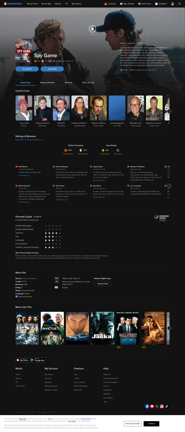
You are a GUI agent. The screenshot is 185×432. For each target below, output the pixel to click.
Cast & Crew (25, 83)
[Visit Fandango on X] (157, 406)
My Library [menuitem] (76, 4)
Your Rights (72, 421)
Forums (106, 386)
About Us (107, 374)
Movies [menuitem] (58, 4)
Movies (18, 378)
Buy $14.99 (52, 69)
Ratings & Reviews (47, 83)
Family (76, 378)
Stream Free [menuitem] (32, 4)
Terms (50, 419)
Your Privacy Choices (132, 424)
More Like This (88, 83)
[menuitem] (144, 4)
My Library (49, 374)
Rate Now (118, 154)
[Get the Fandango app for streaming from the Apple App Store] (22, 360)
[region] (92, 423)
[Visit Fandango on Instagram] (162, 406)
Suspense (33, 278)
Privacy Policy (86, 419)
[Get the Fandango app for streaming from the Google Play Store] (37, 360)
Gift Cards (78, 390)
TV (17, 382)
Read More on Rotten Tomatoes (27, 140)
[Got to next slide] (169, 111)
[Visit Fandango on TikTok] (167, 406)
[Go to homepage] (13, 4)
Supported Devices (110, 378)
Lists (75, 374)
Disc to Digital (79, 382)
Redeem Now (103, 284)
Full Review (23, 175)
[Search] (179, 4)
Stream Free (20, 386)
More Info (68, 83)
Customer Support (110, 382)
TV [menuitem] (66, 4)
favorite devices (148, 70)
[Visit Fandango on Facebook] (147, 406)
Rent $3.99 (27, 69)
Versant (22, 419)
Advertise (107, 394)
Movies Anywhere (81, 386)
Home (18, 374)
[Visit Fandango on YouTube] (152, 406)
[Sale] (127, 328)
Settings (48, 382)
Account (48, 378)
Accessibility (108, 398)
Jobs (105, 402)
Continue (151, 424)
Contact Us (107, 390)
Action (24, 278)
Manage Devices (51, 386)
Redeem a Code (51, 390)
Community (105, 154)
